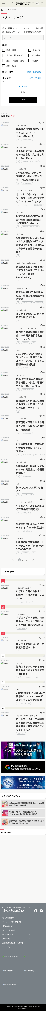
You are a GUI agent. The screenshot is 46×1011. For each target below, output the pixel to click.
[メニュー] (3, 3)
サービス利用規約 (8, 930)
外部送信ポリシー (8, 926)
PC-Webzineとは (8, 934)
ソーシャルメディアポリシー (12, 922)
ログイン (42, 4)
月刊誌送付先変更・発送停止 (12, 943)
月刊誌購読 (6, 938)
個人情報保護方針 (8, 918)
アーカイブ (6, 947)
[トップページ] (2, 9)
